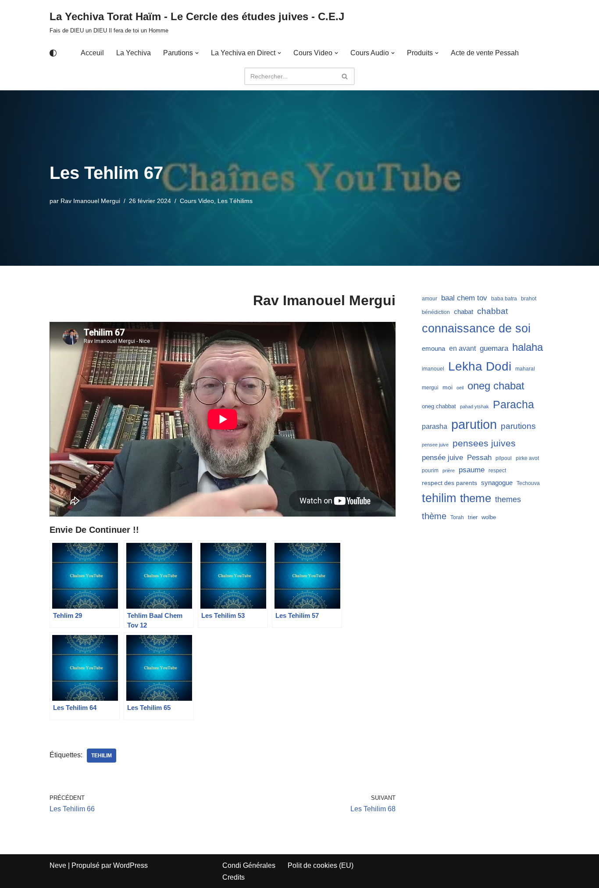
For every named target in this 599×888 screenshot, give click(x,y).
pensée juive (442, 457)
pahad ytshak (474, 406)
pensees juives (484, 443)
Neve (58, 865)
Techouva (528, 483)
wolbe (488, 517)
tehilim (101, 755)
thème (434, 516)
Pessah (479, 457)
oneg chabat (495, 386)
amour (429, 299)
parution (474, 424)
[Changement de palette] (53, 53)
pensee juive (435, 444)
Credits (233, 877)
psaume (472, 470)
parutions (518, 426)
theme (475, 498)
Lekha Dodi (479, 366)
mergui (430, 388)
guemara (494, 348)
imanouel (433, 369)
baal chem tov (464, 298)
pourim (430, 470)
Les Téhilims (235, 200)
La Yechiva (133, 53)
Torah (457, 517)
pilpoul (504, 458)
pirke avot (527, 458)
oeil (460, 387)
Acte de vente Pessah (485, 53)
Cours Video (197, 200)
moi (447, 387)
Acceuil (92, 53)
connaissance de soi (476, 328)
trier (473, 517)
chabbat (492, 311)
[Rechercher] (345, 76)
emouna (433, 348)
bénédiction (436, 312)
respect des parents (449, 482)
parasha (434, 426)
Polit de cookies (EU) (320, 865)
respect (497, 470)
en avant (462, 348)
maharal (525, 369)
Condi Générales (248, 865)
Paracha (513, 404)
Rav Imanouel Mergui (90, 200)
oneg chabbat (439, 406)
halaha (527, 347)
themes (508, 499)
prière (448, 470)
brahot (528, 299)
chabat (463, 311)
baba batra (504, 299)
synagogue (497, 482)
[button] (197, 53)
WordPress (130, 865)
